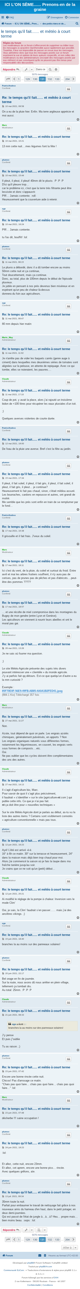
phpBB (30, 1263)
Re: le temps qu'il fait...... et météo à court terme (36, 100)
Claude (5, 379)
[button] (8, 79)
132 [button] (50, 79)
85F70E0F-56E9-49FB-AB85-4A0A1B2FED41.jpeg (32, 690)
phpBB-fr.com (45, 1266)
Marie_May (7, 337)
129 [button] (27, 79)
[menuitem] (10, 17)
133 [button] (57, 79)
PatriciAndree (9, 86)
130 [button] (35, 79)
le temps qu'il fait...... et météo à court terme (35, 33)
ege (4, 209)
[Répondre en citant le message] (68, 89)
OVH (56, 1277)
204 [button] (67, 79)
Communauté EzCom (14, 1270)
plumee (5, 160)
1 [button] (18, 79)
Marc (4, 125)
